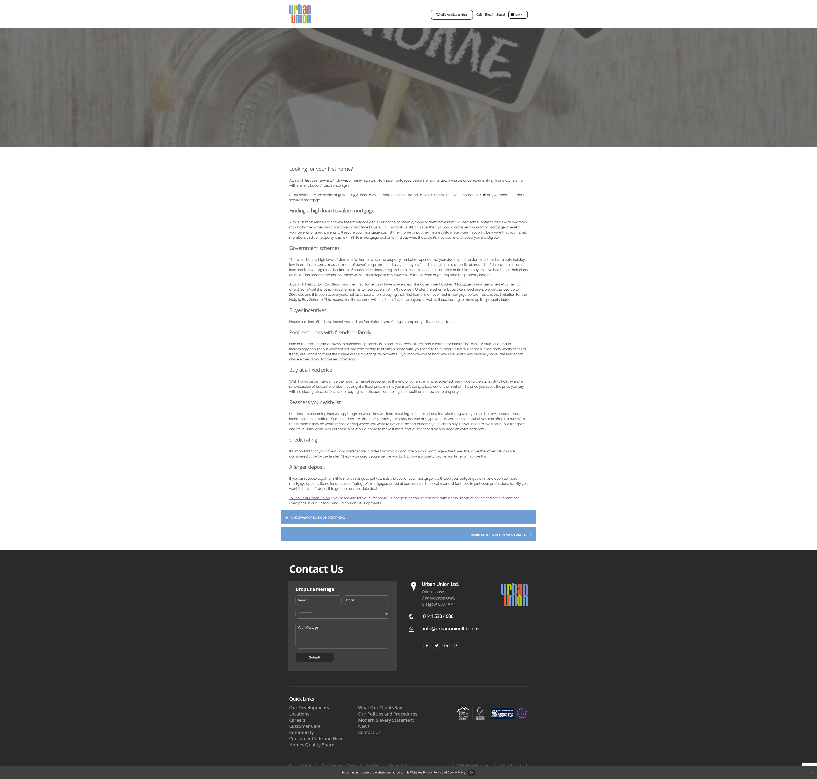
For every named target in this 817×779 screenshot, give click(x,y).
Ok (471, 772)
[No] (812, 772)
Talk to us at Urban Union (309, 498)
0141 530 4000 (438, 616)
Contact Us (369, 732)
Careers (297, 720)
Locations (299, 714)
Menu (520, 15)
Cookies (372, 765)
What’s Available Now (452, 15)
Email (489, 15)
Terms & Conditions (405, 765)
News (364, 726)
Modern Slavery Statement (386, 720)
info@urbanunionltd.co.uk (451, 628)
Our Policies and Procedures (387, 714)
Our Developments (309, 707)
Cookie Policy (456, 772)
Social (500, 15)
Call (479, 15)
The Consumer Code (338, 765)
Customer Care (304, 726)
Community (301, 732)
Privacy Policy (300, 765)
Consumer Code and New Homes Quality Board (315, 742)
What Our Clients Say (380, 707)
